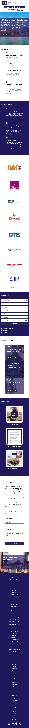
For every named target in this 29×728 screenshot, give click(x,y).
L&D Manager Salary (14, 617)
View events (9, 133)
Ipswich (14, 693)
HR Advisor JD (14, 635)
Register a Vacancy (14, 582)
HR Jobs (14, 584)
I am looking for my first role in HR (13, 512)
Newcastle (14, 664)
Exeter (14, 704)
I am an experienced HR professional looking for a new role (13, 504)
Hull (14, 715)
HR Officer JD (14, 633)
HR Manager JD (14, 631)
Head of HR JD (15, 629)
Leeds (14, 662)
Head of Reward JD (14, 643)
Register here (9, 119)
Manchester (14, 666)
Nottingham (14, 670)
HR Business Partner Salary (14, 621)
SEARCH (14, 324)
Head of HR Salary (14, 606)
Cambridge (14, 655)
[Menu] (26, 3)
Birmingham (14, 660)
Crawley (14, 653)
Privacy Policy (14, 598)
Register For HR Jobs (14, 579)
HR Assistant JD (14, 637)
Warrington (14, 719)
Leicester (14, 717)
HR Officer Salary (14, 610)
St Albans (14, 678)
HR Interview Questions (14, 594)
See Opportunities (9, 565)
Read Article (11, 357)
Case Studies (14, 596)
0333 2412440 (9, 488)
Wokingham (14, 684)
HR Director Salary (14, 604)
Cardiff (14, 691)
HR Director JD (14, 627)
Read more (6, 34)
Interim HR (14, 588)
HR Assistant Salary (14, 615)
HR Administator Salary (14, 619)
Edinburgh (14, 668)
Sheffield (14, 680)
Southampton (14, 707)
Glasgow (14, 686)
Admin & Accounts (14, 676)
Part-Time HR (14, 590)
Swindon (14, 698)
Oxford (14, 711)
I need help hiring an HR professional (11, 499)
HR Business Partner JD (14, 646)
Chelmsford (14, 695)
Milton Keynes (15, 673)
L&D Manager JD (14, 641)
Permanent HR (14, 586)
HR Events (14, 592)
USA (18, 10)
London (14, 651)
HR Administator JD (14, 639)
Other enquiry (8, 509)
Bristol (14, 658)
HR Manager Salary (15, 608)
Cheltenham (14, 700)
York (14, 702)
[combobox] (14, 300)
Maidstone (14, 682)
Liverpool (14, 688)
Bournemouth (15, 709)
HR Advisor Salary (14, 613)
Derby (14, 713)
